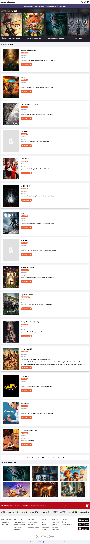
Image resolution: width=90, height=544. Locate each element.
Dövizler (43, 522)
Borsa (3, 512)
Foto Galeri (55, 519)
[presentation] (2, 24)
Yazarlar (54, 524)
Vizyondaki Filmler (28, 6)
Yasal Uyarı (64, 542)
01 (27, 457)
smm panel (17, 529)
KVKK (49, 542)
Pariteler (63, 512)
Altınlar (43, 519)
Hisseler (54, 512)
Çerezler (45, 542)
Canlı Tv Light (5, 524)
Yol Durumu (73, 512)
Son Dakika (17, 527)
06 (53, 457)
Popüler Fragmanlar (51, 6)
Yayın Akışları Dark (19, 522)
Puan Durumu (45, 512)
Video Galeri (55, 522)
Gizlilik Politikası (38, 542)
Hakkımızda (26, 542)
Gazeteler (24, 512)
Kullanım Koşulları (56, 542)
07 (58, 457)
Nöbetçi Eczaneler (19, 524)
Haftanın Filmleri (39, 6)
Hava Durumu (34, 512)
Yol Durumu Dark (5, 522)
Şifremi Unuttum (67, 524)
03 (37, 457)
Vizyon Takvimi (62, 6)
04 (43, 457)
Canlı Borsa (31, 519)
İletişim (32, 542)
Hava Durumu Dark (6, 519)
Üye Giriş (64, 519)
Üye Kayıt (64, 522)
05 (48, 457)
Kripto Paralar (84, 512)
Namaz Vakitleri (13, 512)
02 (32, 457)
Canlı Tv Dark (18, 519)
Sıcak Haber (55, 529)
